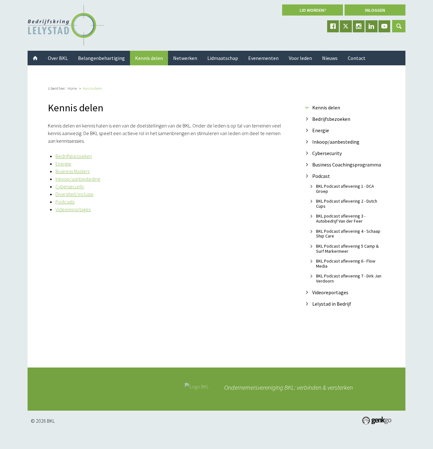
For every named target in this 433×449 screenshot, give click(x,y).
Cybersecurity (69, 186)
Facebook (333, 26)
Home (72, 88)
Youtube (384, 26)
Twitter (346, 26)
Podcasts (64, 201)
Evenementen (263, 58)
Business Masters (72, 171)
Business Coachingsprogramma (346, 164)
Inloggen (375, 10)
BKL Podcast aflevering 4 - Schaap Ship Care (348, 233)
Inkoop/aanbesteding (77, 179)
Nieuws (330, 58)
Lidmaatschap (222, 58)
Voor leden (300, 58)
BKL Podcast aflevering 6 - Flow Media (345, 263)
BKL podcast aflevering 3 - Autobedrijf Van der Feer (340, 218)
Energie (63, 163)
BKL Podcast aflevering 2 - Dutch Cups (346, 203)
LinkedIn (371, 26)
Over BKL (58, 58)
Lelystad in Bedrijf (331, 304)
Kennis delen (92, 88)
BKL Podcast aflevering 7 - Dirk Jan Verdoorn (348, 278)
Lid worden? (313, 10)
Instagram (359, 26)
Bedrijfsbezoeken (73, 156)
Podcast (321, 176)
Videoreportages (73, 209)
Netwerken (185, 58)
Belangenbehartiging (101, 58)
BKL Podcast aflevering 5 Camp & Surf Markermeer (347, 248)
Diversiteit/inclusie (74, 194)
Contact (356, 58)
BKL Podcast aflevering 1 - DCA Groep (345, 188)
